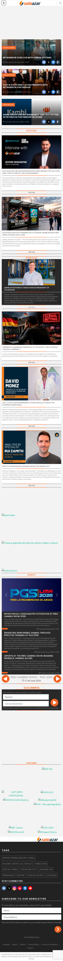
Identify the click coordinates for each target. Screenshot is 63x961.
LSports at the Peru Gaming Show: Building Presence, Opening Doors (28, 657)
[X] (9, 888)
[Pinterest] (20, 888)
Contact (30, 948)
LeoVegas (51, 875)
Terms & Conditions (50, 944)
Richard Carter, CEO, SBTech (17, 864)
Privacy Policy (33, 944)
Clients (22, 944)
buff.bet (21, 875)
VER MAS (31, 192)
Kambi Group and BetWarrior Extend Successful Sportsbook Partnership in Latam (31, 116)
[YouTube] (30, 888)
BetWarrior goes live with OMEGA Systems (27, 57)
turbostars (40, 864)
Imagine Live (46, 869)
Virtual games (10, 869)
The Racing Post (28, 869)
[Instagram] (14, 888)
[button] (60, 2)
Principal (6, 944)
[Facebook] (4, 888)
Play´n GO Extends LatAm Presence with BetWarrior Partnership (25, 86)
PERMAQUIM (8, 875)
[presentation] (6, 679)
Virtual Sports (36, 875)
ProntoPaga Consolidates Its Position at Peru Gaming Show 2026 (31, 615)
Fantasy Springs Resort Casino (18, 858)
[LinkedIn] (25, 888)
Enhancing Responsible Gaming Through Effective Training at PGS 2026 (27, 634)
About (14, 944)
